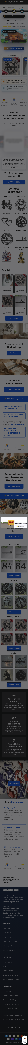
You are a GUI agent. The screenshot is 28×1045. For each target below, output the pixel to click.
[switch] (24, 1042)
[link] (20, 526)
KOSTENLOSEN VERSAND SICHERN (21, 523)
